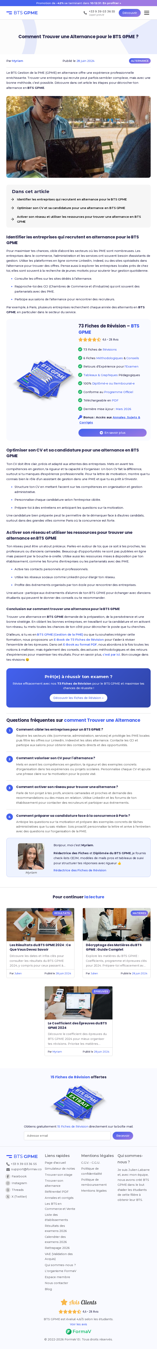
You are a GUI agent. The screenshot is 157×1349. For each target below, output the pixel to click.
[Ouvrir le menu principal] (147, 13)
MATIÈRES (139, 913)
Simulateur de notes (60, 1168)
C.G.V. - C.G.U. (90, 1163)
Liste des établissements (56, 1217)
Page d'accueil (55, 1163)
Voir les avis (78, 1324)
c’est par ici (111, 654)
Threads (18, 1190)
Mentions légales (94, 1191)
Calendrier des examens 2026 (56, 1239)
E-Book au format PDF (80, 644)
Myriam (17, 61)
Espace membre (57, 1277)
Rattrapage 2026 (57, 1248)
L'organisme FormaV (60, 1271)
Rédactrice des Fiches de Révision (80, 870)
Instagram (19, 1183)
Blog (48, 1289)
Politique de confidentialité (91, 1171)
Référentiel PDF (56, 1192)
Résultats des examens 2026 (56, 1228)
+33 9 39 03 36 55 (23, 1164)
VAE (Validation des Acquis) (59, 1256)
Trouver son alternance (54, 1183)
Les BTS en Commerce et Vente (60, 1206)
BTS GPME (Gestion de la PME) (60, 634)
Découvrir (129, 13)
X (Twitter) (19, 1196)
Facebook (19, 1176)
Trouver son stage (58, 1175)
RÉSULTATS (62, 913)
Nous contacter (56, 1283)
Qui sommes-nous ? (60, 1265)
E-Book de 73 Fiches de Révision (79, 640)
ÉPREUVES (101, 991)
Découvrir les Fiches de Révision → (78, 698)
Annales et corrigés (59, 1198)
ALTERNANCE (140, 60)
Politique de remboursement (94, 1182)
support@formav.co (26, 1169)
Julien (18, 973)
